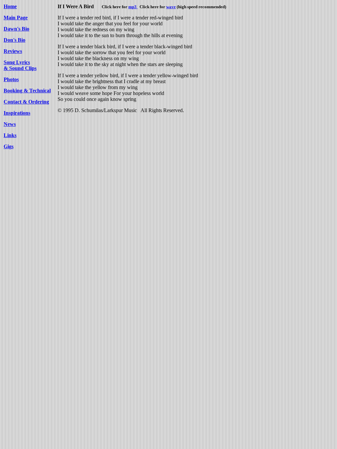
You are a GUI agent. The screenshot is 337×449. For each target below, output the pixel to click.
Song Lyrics (17, 62)
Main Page (16, 17)
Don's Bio (14, 40)
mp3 (133, 6)
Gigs (8, 146)
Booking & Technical (27, 90)
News (10, 124)
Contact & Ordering (26, 102)
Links (10, 135)
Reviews (13, 51)
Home (10, 6)
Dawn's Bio (16, 29)
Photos (11, 79)
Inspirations (17, 113)
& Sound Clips (20, 68)
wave (171, 6)
